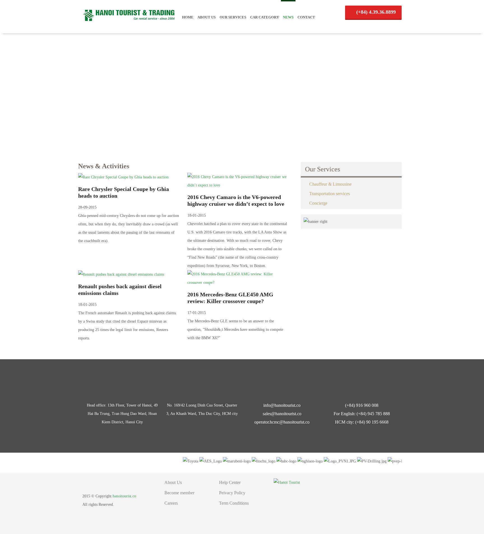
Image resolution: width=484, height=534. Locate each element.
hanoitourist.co (124, 496)
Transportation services (329, 193)
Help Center (230, 482)
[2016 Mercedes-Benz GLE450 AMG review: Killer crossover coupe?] (237, 278)
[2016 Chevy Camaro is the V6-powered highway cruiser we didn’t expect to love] (237, 181)
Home (188, 17)
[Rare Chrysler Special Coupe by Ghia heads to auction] (123, 177)
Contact (306, 17)
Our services (233, 17)
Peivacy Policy (232, 492)
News (288, 17)
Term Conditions (234, 503)
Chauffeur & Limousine (330, 184)
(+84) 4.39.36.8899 (375, 12)
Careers (171, 503)
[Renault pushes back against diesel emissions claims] (121, 274)
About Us (206, 17)
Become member (179, 492)
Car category (264, 17)
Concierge (318, 203)
